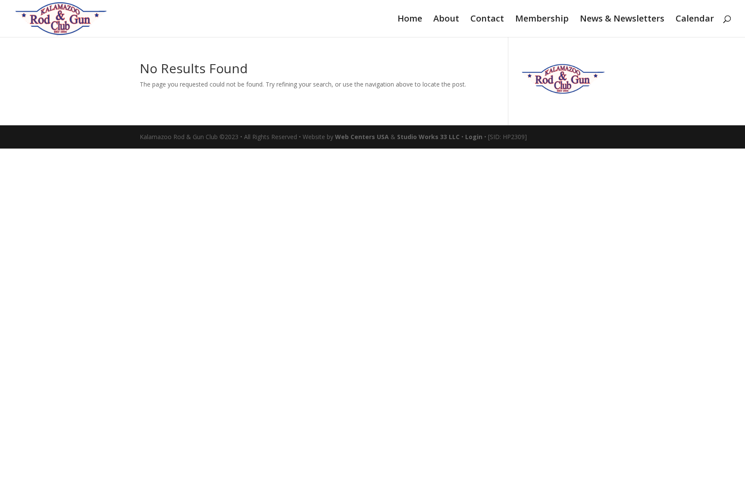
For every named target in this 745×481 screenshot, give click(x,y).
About (446, 20)
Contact (487, 20)
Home (410, 20)
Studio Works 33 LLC (428, 137)
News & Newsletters (622, 20)
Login (473, 137)
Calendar (695, 20)
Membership (542, 20)
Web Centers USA (362, 137)
